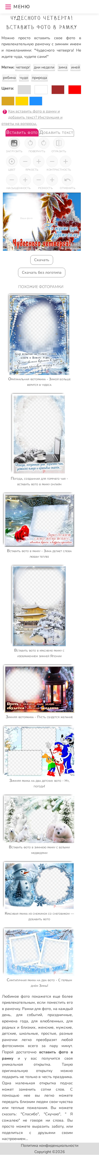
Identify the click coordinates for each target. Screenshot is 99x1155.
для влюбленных (47, 1021)
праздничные (60, 1015)
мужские (64, 1027)
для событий (29, 1015)
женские (46, 1027)
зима (62, 67)
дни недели (44, 67)
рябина (9, 77)
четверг (23, 67)
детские (9, 1033)
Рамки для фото (36, 1008)
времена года (15, 1021)
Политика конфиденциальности (49, 1145)
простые (48, 1033)
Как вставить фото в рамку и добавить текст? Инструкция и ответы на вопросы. (31, 117)
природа (39, 77)
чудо (24, 77)
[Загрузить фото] (14, 143)
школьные (28, 1033)
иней (75, 67)
